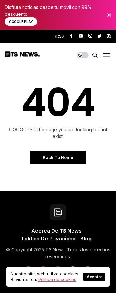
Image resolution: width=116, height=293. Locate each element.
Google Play (21, 22)
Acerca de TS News (56, 231)
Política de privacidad (49, 238)
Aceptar (94, 276)
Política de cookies (57, 279)
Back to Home (58, 157)
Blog (85, 238)
